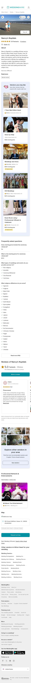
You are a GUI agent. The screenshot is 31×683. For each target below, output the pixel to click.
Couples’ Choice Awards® (20, 603)
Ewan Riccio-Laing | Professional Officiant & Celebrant (13, 220)
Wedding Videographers (7, 565)
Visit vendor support (6, 644)
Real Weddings (15, 629)
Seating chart (20, 615)
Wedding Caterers (6, 562)
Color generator (5, 629)
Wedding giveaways (6, 626)
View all (25, 32)
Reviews (10, 603)
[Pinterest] (10, 660)
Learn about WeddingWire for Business (11, 642)
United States (9, 669)
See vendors (15, 463)
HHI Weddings (9, 191)
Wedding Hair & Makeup (7, 559)
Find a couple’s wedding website (10, 635)
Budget (3, 615)
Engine (27, 615)
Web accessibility (13, 597)
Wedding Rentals (20, 565)
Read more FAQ (15, 355)
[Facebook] (2, 660)
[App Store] (7, 654)
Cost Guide (4, 617)
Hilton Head (4, 12)
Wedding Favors (18, 577)
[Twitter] (6, 660)
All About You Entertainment (12, 503)
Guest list (23, 612)
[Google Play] (19, 654)
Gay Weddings (5, 606)
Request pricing (15, 535)
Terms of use (4, 594)
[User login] (28, 7)
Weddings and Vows (12, 162)
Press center (10, 592)
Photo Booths (5, 568)
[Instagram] (13, 660)
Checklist (17, 612)
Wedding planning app (7, 624)
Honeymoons (24, 629)
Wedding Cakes (17, 571)
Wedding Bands (15, 568)
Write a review (15, 374)
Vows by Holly (9, 135)
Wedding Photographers (7, 556)
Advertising (18, 592)
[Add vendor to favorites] (28, 17)
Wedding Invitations (6, 577)
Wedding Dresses (6, 571)
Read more (4, 74)
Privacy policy (13, 594)
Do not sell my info (23, 594)
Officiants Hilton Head (7, 528)
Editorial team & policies (7, 589)
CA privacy (4, 597)
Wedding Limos (5, 574)
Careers (3, 592)
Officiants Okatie (18, 528)
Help (10, 617)
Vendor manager (11, 615)
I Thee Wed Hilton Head (13, 110)
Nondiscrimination (20, 589)
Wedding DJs (19, 556)
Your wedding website (7, 612)
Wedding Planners (21, 559)
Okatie (12, 12)
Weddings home (5, 587)
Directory (3, 603)
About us (13, 587)
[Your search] (2, 17)
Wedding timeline (17, 626)
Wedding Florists (17, 562)
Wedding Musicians (16, 574)
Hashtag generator (20, 624)
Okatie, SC (7, 44)
